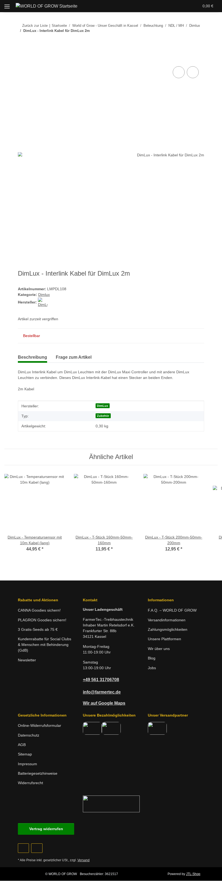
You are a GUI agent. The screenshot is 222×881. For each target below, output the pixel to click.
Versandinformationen (166, 620)
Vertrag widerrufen (46, 829)
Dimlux (44, 294)
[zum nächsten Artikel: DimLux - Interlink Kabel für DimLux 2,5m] (198, 41)
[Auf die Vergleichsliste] (179, 72)
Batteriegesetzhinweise (37, 773)
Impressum (27, 764)
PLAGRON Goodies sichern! (42, 620)
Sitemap (25, 754)
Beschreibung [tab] (32, 357)
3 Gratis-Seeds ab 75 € (38, 629)
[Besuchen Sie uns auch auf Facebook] (23, 848)
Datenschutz (28, 735)
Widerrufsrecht (30, 783)
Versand (83, 860)
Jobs (152, 668)
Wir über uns (159, 648)
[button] (164, 6)
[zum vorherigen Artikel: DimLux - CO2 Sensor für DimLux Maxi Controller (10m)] (186, 41)
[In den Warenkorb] (22, 59)
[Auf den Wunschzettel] (193, 72)
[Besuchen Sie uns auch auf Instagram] (36, 848)
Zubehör (103, 415)
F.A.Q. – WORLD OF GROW (172, 610)
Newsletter (27, 660)
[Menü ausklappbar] (7, 4)
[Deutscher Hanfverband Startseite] (111, 803)
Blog (151, 658)
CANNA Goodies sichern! (39, 610)
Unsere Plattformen (164, 639)
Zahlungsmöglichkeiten (167, 629)
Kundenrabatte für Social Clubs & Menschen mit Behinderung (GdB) (44, 644)
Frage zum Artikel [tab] (74, 357)
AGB (22, 745)
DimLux (102, 405)
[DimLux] (42, 302)
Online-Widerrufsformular (39, 725)
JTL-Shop (193, 874)
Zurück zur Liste (35, 26)
